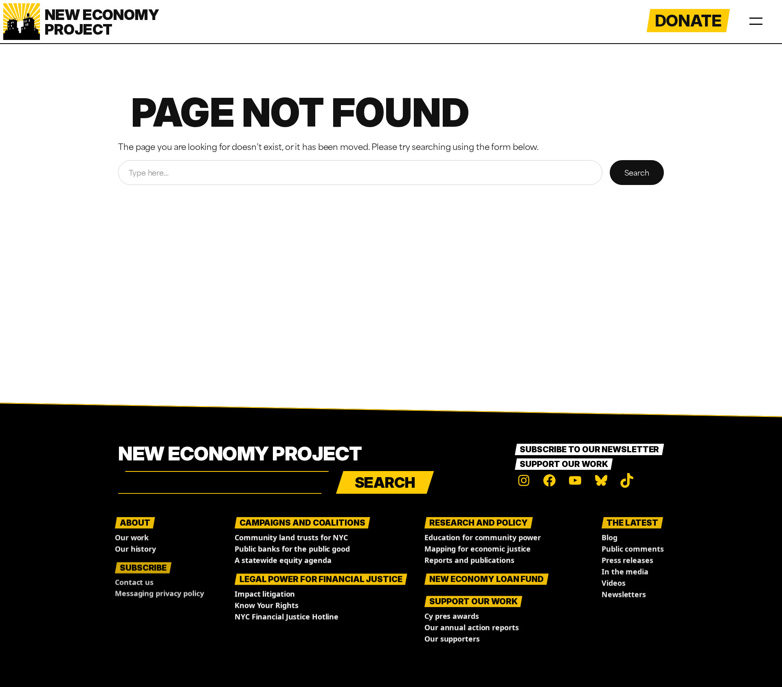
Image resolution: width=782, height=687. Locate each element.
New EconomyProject (102, 22)
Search (636, 172)
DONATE (688, 21)
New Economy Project (240, 453)
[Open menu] (756, 19)
